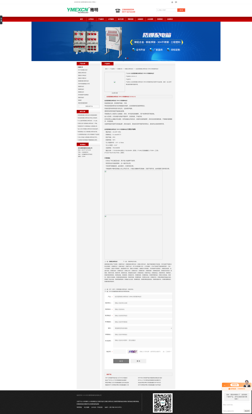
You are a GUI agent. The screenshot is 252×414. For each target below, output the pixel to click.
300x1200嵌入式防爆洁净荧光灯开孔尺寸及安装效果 (91, 137)
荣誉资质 (130, 19)
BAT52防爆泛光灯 (83, 70)
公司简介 (91, 19)
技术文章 (121, 19)
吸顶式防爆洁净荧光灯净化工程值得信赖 (88, 118)
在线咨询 (176, 2)
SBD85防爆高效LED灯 (84, 83)
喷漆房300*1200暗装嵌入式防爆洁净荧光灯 (89, 126)
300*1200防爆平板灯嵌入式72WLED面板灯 (116, 378)
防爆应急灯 (81, 89)
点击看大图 (115, 93)
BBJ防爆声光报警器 (83, 94)
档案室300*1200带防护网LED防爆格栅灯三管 (117, 385)
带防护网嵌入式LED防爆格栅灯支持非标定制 (117, 382)
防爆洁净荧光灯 (129, 69)
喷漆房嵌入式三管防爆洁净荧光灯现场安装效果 (90, 131)
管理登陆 (79, 407)
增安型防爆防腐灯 (83, 103)
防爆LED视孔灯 (82, 78)
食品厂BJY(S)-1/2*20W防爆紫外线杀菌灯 (116, 380)
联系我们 (160, 19)
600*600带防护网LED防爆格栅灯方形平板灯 (149, 385)
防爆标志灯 (81, 92)
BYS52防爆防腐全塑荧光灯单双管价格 (119, 291)
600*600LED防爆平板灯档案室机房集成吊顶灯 (150, 378)
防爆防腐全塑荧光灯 (83, 81)
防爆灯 (80, 100)
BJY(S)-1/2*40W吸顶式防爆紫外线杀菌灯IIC (149, 380)
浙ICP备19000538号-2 (115, 407)
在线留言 (140, 19)
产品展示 (101, 19)
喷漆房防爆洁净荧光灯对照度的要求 (87, 115)
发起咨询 (247, 411)
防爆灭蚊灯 (81, 97)
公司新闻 (111, 19)
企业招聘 (150, 19)
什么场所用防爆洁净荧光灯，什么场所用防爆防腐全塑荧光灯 (94, 120)
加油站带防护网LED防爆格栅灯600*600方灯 (149, 382)
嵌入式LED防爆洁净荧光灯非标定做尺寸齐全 (90, 129)
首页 (81, 19)
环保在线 (99, 407)
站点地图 (86, 407)
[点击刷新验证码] (133, 351)
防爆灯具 (120, 69)
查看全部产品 (89, 106)
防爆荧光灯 (81, 86)
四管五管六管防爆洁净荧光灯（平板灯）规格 (90, 123)
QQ (172, 2)
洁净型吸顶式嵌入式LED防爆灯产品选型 (88, 134)
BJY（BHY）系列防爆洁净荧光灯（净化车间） (121, 289)
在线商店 (170, 19)
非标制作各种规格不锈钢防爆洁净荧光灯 (88, 140)
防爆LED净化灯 (82, 75)
